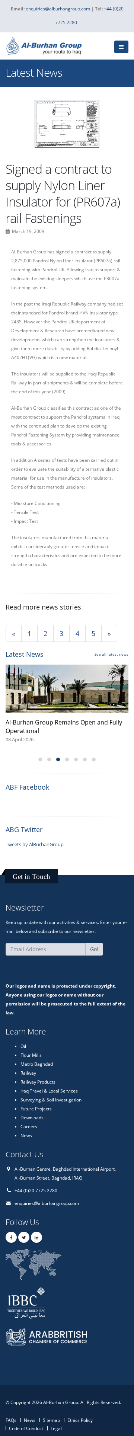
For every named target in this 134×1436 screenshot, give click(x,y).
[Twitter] (23, 1237)
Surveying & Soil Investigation (51, 1100)
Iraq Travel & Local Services (49, 1091)
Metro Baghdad (36, 1064)
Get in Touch (31, 876)
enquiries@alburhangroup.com (47, 1203)
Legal (56, 1428)
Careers (28, 1126)
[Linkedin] (36, 1237)
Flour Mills (31, 1055)
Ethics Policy (80, 1420)
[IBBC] (52, 1302)
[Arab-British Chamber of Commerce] (52, 1343)
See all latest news (111, 654)
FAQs (11, 1420)
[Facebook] (11, 1237)
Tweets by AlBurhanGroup (35, 844)
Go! (94, 949)
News (26, 1135)
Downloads (32, 1117)
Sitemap (51, 1420)
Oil (23, 1046)
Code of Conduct (26, 1428)
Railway (28, 1073)
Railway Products (37, 1082)
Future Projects (36, 1109)
